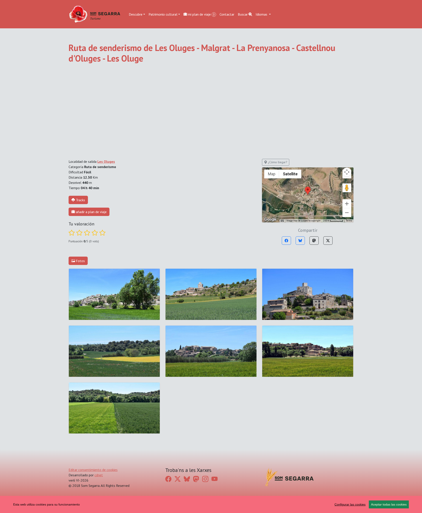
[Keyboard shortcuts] (282, 220)
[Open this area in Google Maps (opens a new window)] (270, 219)
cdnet (99, 475)
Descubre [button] (135, 14)
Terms (349, 220)
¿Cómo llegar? (277, 162)
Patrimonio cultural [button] (163, 14)
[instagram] (205, 479)
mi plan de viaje (201, 14)
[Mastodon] (314, 240)
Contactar (227, 14)
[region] (211, 504)
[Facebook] (286, 240)
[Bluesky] (300, 240)
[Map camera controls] (346, 172)
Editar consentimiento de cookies (93, 470)
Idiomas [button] (262, 14)
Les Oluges (106, 161)
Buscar (243, 14)
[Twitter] (328, 240)
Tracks (80, 200)
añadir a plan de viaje (91, 212)
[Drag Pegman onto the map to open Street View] (346, 187)
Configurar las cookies (350, 504)
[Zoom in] (346, 203)
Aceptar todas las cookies (389, 504)
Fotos (80, 261)
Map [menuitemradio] (271, 174)
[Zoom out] (346, 212)
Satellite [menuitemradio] (290, 174)
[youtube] (214, 479)
